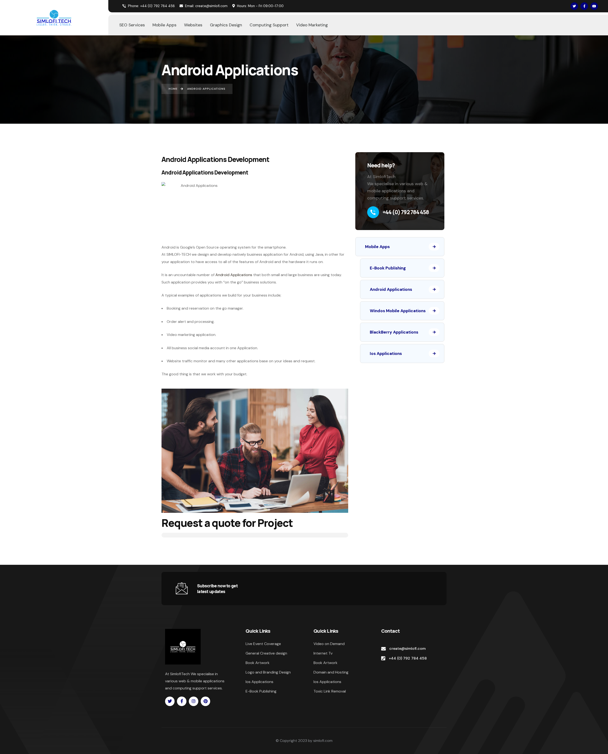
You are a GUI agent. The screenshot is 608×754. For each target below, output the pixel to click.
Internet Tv (323, 653)
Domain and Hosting (331, 672)
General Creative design (266, 653)
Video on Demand (329, 643)
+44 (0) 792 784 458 (151, 6)
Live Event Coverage (263, 643)
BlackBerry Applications (394, 332)
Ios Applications (386, 353)
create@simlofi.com (206, 6)
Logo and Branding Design (268, 672)
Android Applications (233, 274)
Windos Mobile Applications (398, 310)
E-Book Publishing (388, 268)
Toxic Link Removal (330, 691)
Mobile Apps (377, 246)
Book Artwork (258, 662)
